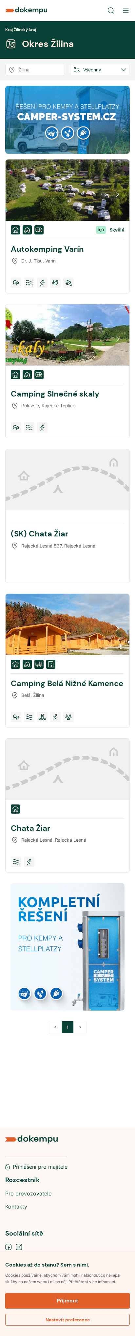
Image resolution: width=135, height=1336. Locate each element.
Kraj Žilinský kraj (20, 29)
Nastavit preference (68, 1320)
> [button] (80, 1027)
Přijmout (67, 1300)
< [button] (55, 1027)
